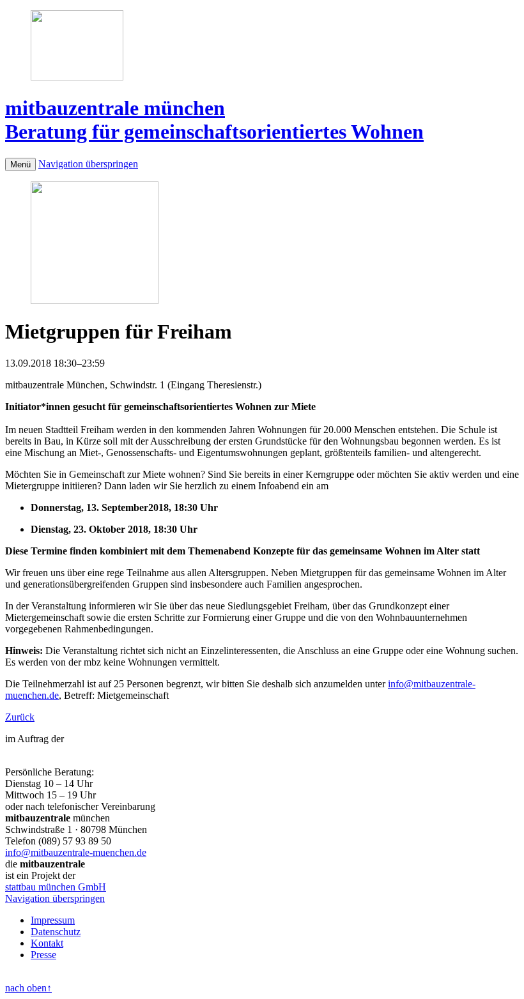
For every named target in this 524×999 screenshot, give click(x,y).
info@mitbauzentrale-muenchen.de (75, 852)
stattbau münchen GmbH (55, 886)
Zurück (20, 717)
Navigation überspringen (88, 163)
